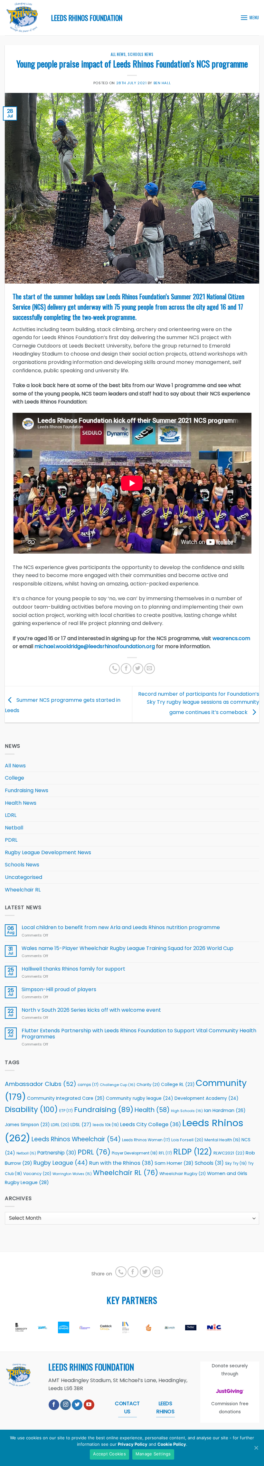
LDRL (10, 815)
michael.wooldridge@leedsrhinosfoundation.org (94, 646)
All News (118, 54)
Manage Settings (153, 1453)
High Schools (187, 1110)
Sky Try (236, 1163)
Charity (148, 1084)
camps (88, 1084)
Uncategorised (23, 877)
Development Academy (206, 1098)
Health (152, 1110)
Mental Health (222, 1140)
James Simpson (27, 1125)
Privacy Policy (132, 1444)
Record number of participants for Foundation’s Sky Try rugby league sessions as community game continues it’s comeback (198, 703)
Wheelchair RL (23, 889)
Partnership (56, 1152)
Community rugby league (139, 1098)
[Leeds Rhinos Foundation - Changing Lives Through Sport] (23, 17)
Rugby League (60, 1163)
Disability (31, 1109)
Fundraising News (26, 790)
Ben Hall (162, 83)
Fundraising (103, 1110)
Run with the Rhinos (121, 1163)
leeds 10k (106, 1124)
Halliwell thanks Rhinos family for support (73, 969)
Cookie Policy (171, 1444)
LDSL (81, 1124)
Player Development (134, 1153)
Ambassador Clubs (40, 1084)
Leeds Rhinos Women (146, 1140)
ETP (66, 1110)
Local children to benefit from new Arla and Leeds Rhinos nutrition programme (121, 927)
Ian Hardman (225, 1110)
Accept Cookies (109, 1453)
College (14, 778)
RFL (165, 1153)
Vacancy (37, 1173)
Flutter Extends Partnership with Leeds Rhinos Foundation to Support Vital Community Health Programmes (139, 1033)
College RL (177, 1084)
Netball (14, 827)
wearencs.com (231, 638)
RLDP (192, 1151)
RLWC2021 (228, 1153)
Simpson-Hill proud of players (59, 989)
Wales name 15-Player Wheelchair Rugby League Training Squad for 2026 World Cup (127, 948)
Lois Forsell (187, 1140)
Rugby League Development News (48, 852)
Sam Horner (174, 1163)
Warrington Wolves (72, 1174)
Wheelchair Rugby (182, 1173)
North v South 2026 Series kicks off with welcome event (91, 1010)
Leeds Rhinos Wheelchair (76, 1139)
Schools (209, 1163)
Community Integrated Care (66, 1098)
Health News (20, 803)
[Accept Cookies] (256, 1447)
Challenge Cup (117, 1084)
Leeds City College (150, 1124)
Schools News (140, 54)
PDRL (11, 840)
